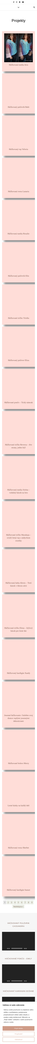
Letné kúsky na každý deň (18, 805)
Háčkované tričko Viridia (18, 318)
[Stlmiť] (29, 948)
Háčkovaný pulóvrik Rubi (18, 107)
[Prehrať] (5, 948)
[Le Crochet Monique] (6, 7)
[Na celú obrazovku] (32, 948)
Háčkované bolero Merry (18, 763)
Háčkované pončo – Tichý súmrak (18, 402)
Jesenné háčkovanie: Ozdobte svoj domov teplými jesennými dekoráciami (18, 718)
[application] (18, 941)
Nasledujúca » (18, 906)
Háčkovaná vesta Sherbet (18, 848)
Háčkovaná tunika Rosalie (18, 233)
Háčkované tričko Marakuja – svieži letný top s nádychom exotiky (18, 538)
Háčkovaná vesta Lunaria (18, 191)
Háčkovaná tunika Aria (18, 65)
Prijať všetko (18, 1028)
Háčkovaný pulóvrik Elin (18, 276)
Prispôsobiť (18, 1034)
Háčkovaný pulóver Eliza (18, 360)
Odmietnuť (18, 1039)
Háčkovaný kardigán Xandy (18, 673)
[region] (18, 1023)
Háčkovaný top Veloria (18, 149)
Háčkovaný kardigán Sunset (18, 890)
